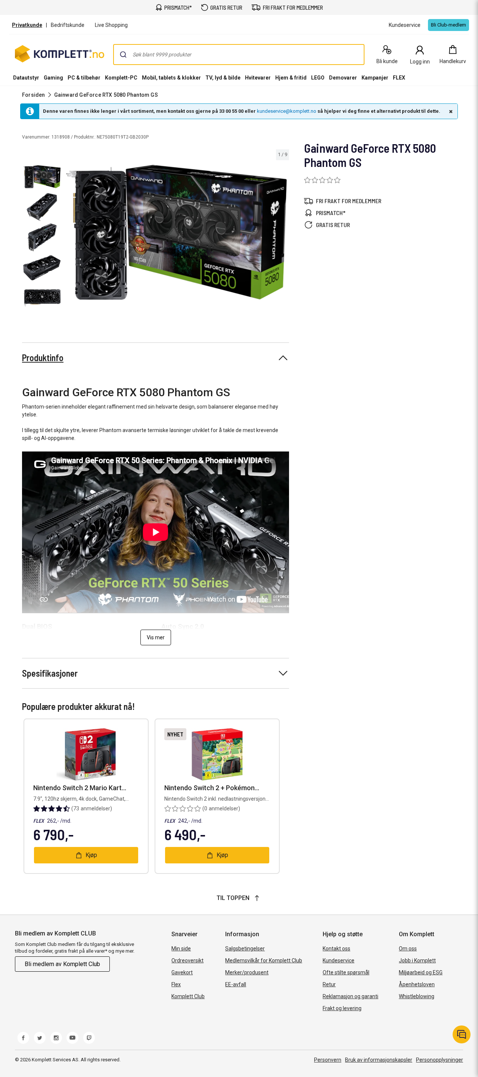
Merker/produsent (247, 972)
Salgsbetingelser (245, 949)
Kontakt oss (336, 949)
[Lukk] (450, 111)
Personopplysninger (439, 1060)
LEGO (318, 78)
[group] (176, 232)
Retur (329, 984)
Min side (181, 949)
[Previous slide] (70, 233)
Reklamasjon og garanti (350, 996)
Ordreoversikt (187, 960)
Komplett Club (188, 996)
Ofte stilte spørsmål (346, 972)
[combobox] (238, 54)
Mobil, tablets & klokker (171, 78)
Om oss (408, 949)
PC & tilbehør (84, 78)
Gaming (53, 78)
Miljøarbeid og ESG (421, 972)
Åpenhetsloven (417, 984)
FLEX (399, 78)
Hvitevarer (258, 78)
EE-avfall (235, 984)
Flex (176, 984)
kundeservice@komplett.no (286, 111)
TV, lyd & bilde (222, 78)
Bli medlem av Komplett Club (62, 964)
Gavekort (182, 972)
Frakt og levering (342, 1008)
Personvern (327, 1060)
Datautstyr (26, 78)
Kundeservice (338, 960)
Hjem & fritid (291, 78)
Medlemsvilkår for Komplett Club (263, 960)
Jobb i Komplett (417, 960)
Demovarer (343, 78)
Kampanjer (374, 78)
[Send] (123, 54)
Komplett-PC (121, 78)
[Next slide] (282, 233)
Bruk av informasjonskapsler (378, 1060)
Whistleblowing (416, 996)
